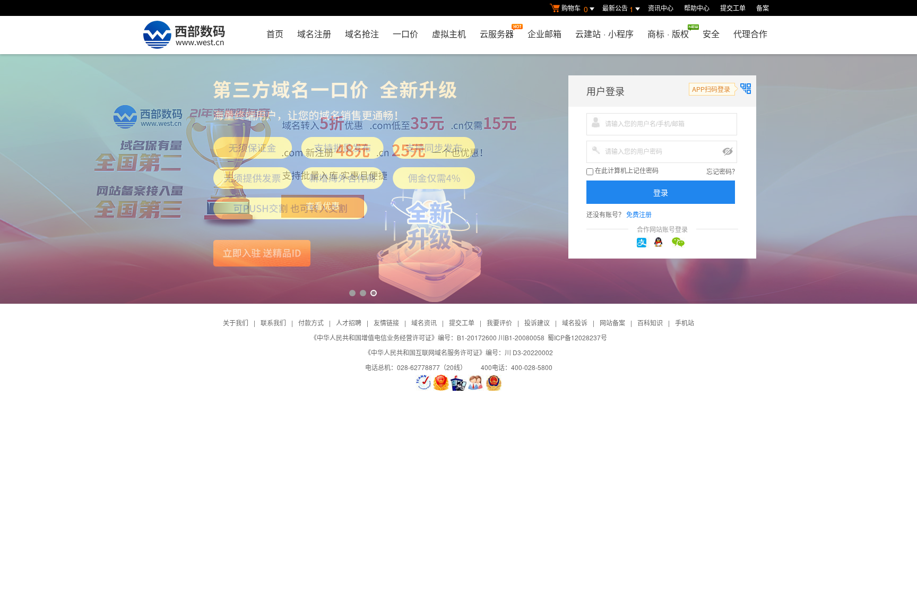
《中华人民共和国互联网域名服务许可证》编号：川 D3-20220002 (459, 352)
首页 (274, 34)
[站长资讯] (458, 383)
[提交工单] (476, 383)
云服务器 (497, 34)
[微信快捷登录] (680, 242)
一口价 (405, 34)
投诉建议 (537, 322)
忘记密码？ (722, 171)
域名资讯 (424, 322)
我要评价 (499, 322)
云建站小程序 (604, 34)
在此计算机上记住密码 (626, 171)
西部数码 (458, 179)
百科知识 (650, 322)
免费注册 (639, 214)
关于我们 (235, 322)
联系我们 (273, 322)
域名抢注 (362, 34)
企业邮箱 (544, 34)
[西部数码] (184, 35)
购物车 (574, 8)
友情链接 (386, 322)
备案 (762, 7)
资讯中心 (660, 7)
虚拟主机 (449, 34)
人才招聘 (348, 322)
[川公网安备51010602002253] (493, 383)
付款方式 (311, 322)
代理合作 (750, 34)
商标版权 (668, 34)
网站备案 (612, 322)
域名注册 (314, 34)
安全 (711, 34)
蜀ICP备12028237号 (577, 337)
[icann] (423, 383)
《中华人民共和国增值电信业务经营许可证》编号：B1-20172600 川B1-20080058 (427, 337)
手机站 (684, 322)
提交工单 (733, 7)
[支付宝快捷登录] (645, 242)
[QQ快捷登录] (662, 242)
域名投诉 (574, 322)
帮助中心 (697, 7)
